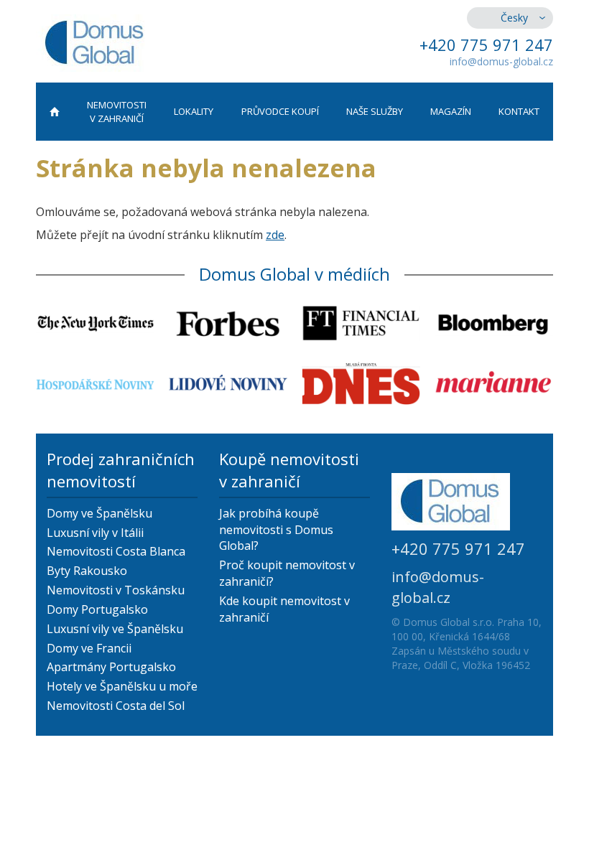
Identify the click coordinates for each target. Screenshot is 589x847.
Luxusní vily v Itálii (95, 533)
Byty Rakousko (87, 571)
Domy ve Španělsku (99, 513)
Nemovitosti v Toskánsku (116, 590)
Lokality (193, 111)
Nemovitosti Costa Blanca (116, 551)
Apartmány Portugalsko (111, 667)
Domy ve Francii (89, 648)
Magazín (450, 111)
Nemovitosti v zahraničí (117, 111)
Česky (514, 17)
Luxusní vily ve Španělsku (115, 629)
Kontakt (518, 111)
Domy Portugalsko (97, 609)
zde (275, 235)
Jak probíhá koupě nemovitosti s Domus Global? (276, 529)
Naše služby (374, 111)
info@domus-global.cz (501, 61)
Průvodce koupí (280, 111)
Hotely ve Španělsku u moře (122, 686)
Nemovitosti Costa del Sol (116, 705)
